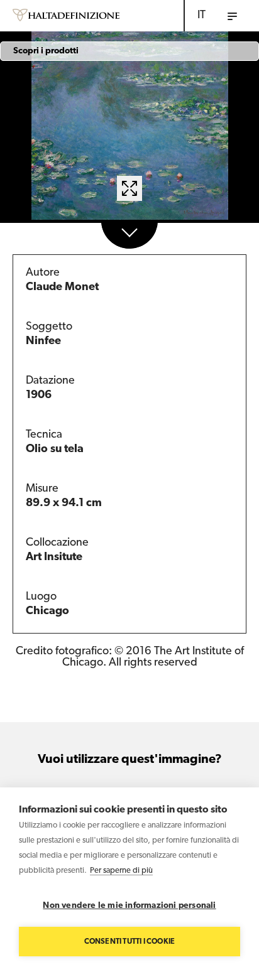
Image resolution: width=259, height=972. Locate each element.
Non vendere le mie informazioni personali (129, 906)
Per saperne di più (121, 871)
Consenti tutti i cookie (129, 942)
